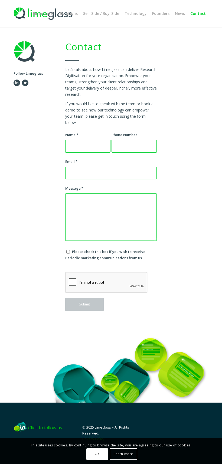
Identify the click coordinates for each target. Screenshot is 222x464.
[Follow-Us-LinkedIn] (40, 427)
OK (97, 454)
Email (71, 161)
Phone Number (124, 134)
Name (71, 134)
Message (74, 188)
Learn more (123, 454)
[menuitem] (43, 13)
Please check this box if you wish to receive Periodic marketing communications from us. (105, 254)
